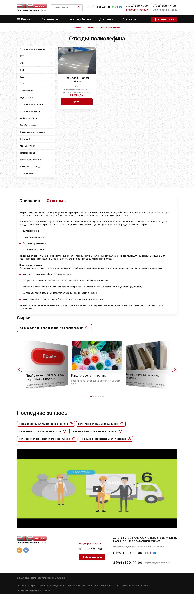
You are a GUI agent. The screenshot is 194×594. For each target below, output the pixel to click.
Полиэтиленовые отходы (33, 132)
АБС (21, 63)
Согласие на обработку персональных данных (40, 585)
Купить (76, 102)
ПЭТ (21, 56)
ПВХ (21, 76)
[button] (19, 369)
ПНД (21, 70)
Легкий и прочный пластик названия (142, 376)
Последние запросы (43, 413)
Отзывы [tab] (55, 200)
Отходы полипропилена (32, 49)
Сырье (23, 317)
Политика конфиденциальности (33, 591)
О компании (49, 19)
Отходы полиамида (29, 111)
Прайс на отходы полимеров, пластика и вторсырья (45, 377)
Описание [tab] (29, 200)
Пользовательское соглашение (48, 577)
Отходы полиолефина (31, 104)
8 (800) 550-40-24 (137, 5)
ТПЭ (21, 83)
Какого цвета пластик (88, 375)
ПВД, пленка (26, 97)
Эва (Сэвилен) (27, 146)
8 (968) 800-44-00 (98, 7)
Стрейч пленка (27, 125)
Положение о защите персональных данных (89, 585)
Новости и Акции (78, 19)
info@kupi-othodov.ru (137, 9)
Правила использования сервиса (132, 585)
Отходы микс (26, 173)
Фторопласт (26, 90)
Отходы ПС (25, 139)
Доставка (106, 19)
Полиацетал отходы (30, 166)
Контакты (129, 19)
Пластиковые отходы (30, 159)
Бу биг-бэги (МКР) (29, 118)
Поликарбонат (27, 152)
